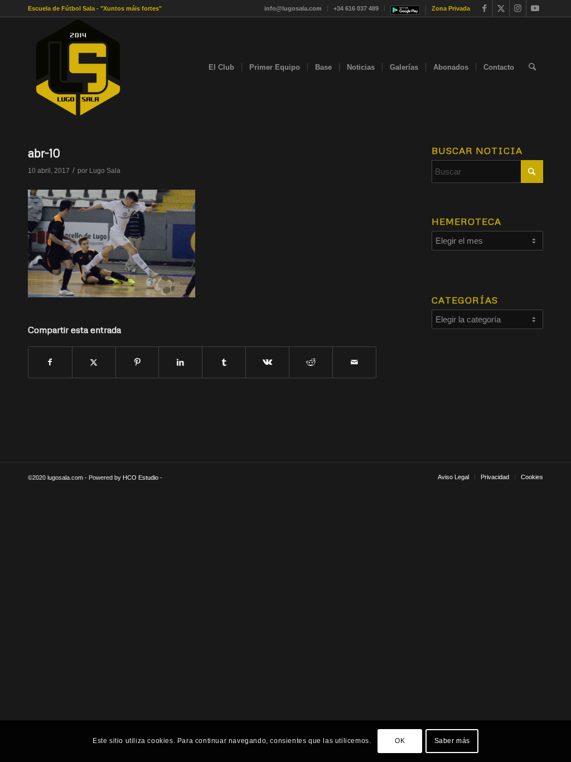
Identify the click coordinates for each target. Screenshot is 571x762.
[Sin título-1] (78, 67)
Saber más (452, 741)
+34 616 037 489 (356, 8)
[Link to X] (501, 8)
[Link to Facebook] (484, 8)
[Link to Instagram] (518, 8)
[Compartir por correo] (354, 362)
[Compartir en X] (93, 362)
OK (400, 741)
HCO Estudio (140, 477)
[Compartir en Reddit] (310, 362)
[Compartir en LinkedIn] (180, 362)
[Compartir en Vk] (267, 362)
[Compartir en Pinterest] (137, 362)
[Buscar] (532, 67)
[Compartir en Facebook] (50, 362)
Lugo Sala (104, 171)
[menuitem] (293, 8)
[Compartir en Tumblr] (223, 362)
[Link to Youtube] (534, 8)
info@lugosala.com (293, 8)
